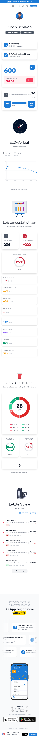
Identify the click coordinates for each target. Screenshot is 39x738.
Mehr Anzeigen (21, 571)
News (10, 728)
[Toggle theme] (19, 6)
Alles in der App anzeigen (29, 513)
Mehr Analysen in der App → (19, 472)
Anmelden (33, 6)
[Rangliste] (27, 6)
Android (33, 734)
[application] (19, 173)
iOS (26, 734)
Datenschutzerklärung (22, 728)
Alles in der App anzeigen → (19, 189)
